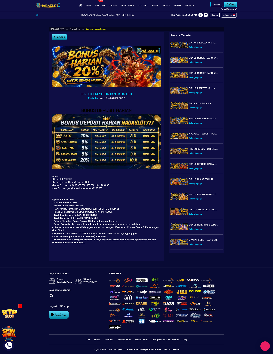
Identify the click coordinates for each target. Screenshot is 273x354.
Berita (177, 5)
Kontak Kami (141, 339)
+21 (88, 339)
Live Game (100, 5)
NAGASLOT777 (57, 29)
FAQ (185, 339)
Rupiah (215, 15)
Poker (155, 5)
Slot (88, 5)
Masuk (217, 4)
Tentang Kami (123, 339)
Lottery (143, 5)
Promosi (189, 5)
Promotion (75, 29)
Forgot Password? (229, 9)
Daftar (230, 4)
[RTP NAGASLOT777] (9, 313)
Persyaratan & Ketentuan (165, 339)
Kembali (60, 37)
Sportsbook (127, 5)
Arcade (166, 5)
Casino (113, 5)
